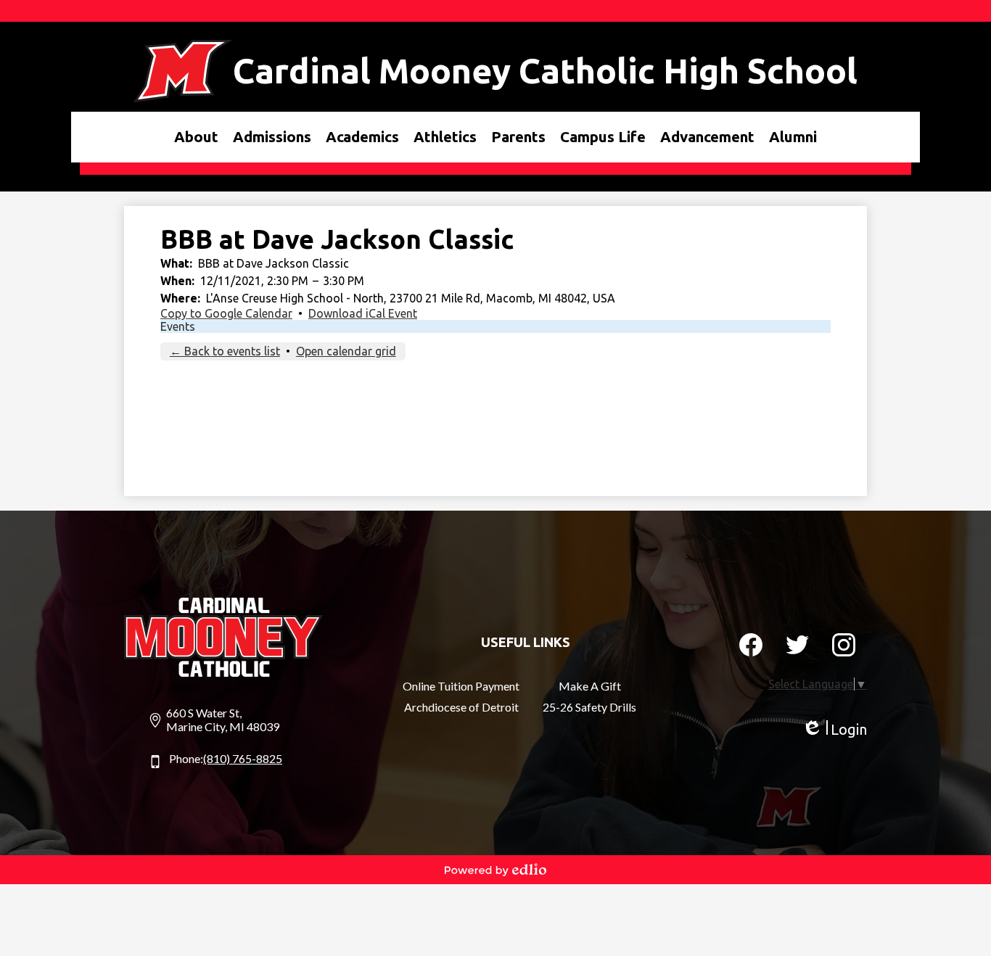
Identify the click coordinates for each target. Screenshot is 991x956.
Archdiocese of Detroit (461, 707)
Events (177, 326)
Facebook (750, 644)
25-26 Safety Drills (589, 707)
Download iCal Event (362, 313)
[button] (196, 137)
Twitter (797, 644)
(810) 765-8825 (242, 758)
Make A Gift (590, 686)
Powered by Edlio (495, 869)
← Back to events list (225, 351)
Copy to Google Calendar (226, 313)
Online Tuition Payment (461, 686)
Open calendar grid (346, 351)
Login (834, 729)
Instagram (843, 644)
